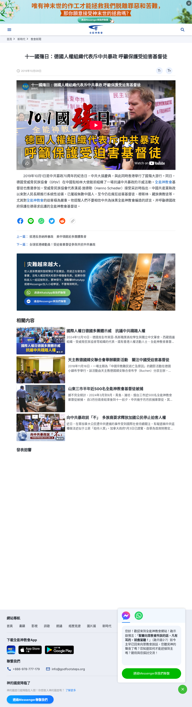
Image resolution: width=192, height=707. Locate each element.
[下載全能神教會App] (11, 650)
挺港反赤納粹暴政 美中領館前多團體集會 (57, 236)
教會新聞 (36, 39)
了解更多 (70, 690)
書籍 (22, 626)
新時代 (21, 39)
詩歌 (47, 626)
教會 (40, 200)
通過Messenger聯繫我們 (30, 700)
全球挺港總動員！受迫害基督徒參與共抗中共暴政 (62, 244)
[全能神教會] (96, 29)
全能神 (32, 200)
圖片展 (91, 626)
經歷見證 (75, 626)
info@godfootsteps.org (68, 669)
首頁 (9, 39)
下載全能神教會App (22, 640)
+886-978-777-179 (26, 669)
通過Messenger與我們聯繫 (151, 673)
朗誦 (59, 626)
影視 (35, 626)
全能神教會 (163, 182)
